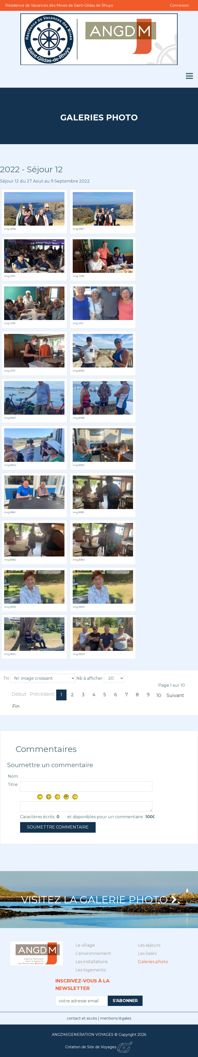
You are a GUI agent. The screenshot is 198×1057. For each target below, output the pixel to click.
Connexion (179, 5)
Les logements (91, 970)
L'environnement (93, 953)
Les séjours (149, 945)
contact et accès (82, 1018)
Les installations (92, 961)
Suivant (175, 695)
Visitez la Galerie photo (94, 899)
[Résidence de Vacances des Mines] (99, 39)
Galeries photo (153, 961)
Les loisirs (147, 953)
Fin (16, 706)
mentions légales (115, 1018)
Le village (85, 945)
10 (158, 695)
